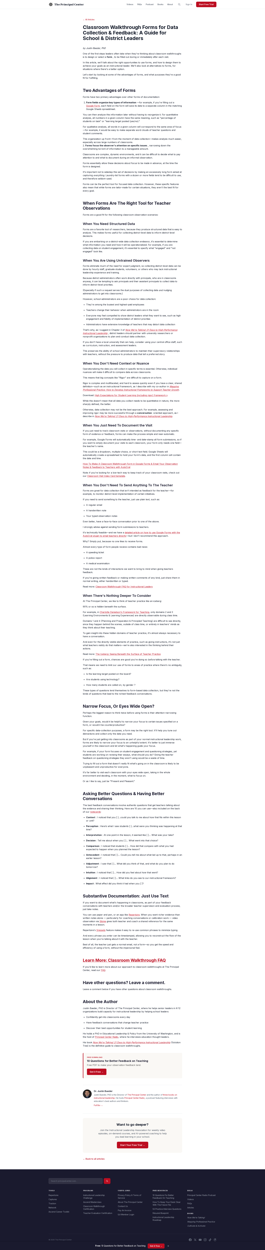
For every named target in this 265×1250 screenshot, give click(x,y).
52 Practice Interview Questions (167, 1209)
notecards (95, 811)
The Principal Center (136, 1095)
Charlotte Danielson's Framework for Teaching (124, 612)
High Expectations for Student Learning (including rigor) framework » (131, 395)
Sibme (103, 921)
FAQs (139, 4)
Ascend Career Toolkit (59, 1212)
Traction (52, 1203)
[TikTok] (210, 1239)
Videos (130, 4)
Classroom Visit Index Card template (106, 476)
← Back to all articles (93, 1158)
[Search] (179, 4)
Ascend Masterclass (92, 1202)
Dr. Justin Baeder (103, 1091)
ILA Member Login (126, 1214)
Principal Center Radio (106, 1037)
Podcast (150, 4)
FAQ (103, 970)
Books (160, 4)
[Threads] (215, 1239)
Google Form (93, 105)
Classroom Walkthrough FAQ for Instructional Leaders (124, 586)
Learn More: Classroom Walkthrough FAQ (124, 960)
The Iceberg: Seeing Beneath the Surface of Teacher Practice (128, 654)
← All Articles (89, 19)
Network (52, 1207)
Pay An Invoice (124, 1210)
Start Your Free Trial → (132, 1145)
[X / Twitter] (195, 1239)
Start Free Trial (206, 4)
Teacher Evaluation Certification (97, 1213)
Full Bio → (98, 1105)
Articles (190, 1207)
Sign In (189, 4)
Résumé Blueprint (161, 1213)
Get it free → (97, 1071)
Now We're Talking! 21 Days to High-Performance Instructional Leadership (133, 416)
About (170, 4)
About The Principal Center (130, 1202)
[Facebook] (190, 1239)
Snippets (100, 930)
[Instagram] (205, 1239)
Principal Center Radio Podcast (201, 1195)
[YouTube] (200, 1239)
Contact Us (123, 1206)
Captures (53, 1199)
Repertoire (134, 914)
